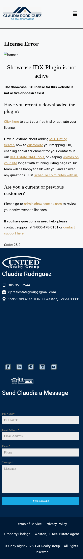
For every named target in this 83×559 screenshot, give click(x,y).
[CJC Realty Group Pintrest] (31, 367)
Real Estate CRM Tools (27, 157)
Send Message (41, 500)
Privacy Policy (56, 524)
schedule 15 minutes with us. (56, 175)
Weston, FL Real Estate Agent (56, 534)
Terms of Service (29, 524)
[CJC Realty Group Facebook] (8, 367)
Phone (6, 446)
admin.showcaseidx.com (43, 204)
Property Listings (17, 534)
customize (35, 145)
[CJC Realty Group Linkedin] (19, 367)
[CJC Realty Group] (22, 13)
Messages (7, 462)
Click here (11, 122)
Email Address (10, 430)
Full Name (8, 413)
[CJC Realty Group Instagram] (42, 367)
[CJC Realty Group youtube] (54, 367)
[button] (75, 14)
